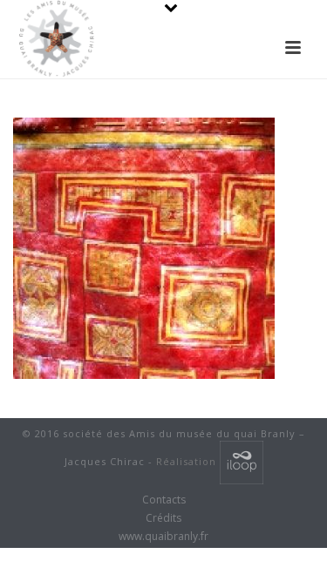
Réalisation (188, 461)
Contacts (164, 500)
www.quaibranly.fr (163, 537)
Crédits (163, 518)
